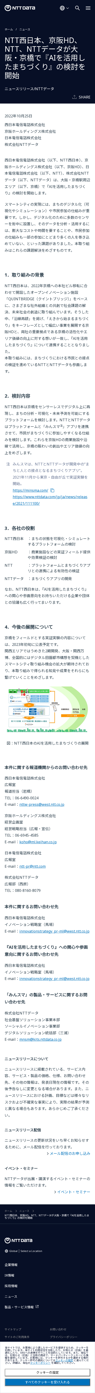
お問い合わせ (58, 1329)
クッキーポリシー (40, 1362)
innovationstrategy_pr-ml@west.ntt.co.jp (54, 931)
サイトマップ (13, 1329)
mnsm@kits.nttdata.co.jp (40, 1039)
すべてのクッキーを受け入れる (47, 1382)
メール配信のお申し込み (70, 1153)
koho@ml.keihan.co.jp (38, 841)
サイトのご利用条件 (17, 1337)
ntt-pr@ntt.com (32, 866)
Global (25, 1251)
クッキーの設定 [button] (64, 1360)
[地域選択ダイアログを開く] (64, 8)
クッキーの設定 (47, 1372)
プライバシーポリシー (63, 1337)
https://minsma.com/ (30, 490)
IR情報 (9, 1275)
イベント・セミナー (73, 1191)
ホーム (9, 29)
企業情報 (11, 1265)
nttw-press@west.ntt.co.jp (41, 804)
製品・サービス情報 (19, 1307)
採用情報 (11, 1286)
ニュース (24, 29)
